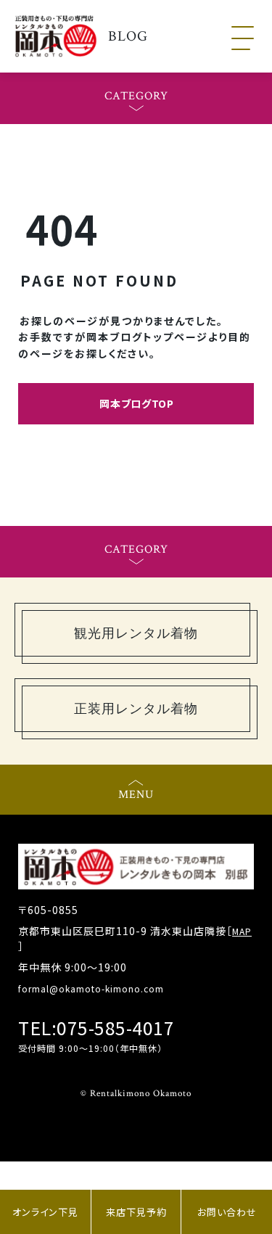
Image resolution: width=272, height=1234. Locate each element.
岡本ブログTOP (136, 403)
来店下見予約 (136, 1212)
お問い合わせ (227, 1212)
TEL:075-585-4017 (96, 1028)
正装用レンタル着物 (136, 709)
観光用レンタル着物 (136, 633)
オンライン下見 (45, 1212)
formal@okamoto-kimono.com (91, 988)
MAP (242, 931)
